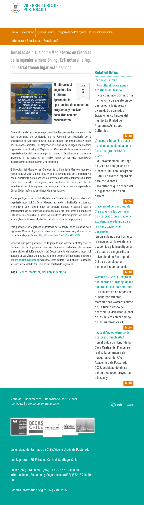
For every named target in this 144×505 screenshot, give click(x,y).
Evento (22, 272)
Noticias (16, 399)
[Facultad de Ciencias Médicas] (84, 430)
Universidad (27, 32)
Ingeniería (59, 272)
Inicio (15, 32)
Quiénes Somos (46, 32)
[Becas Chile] (36, 432)
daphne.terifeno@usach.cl (25, 260)
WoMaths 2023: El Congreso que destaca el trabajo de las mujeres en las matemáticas (114, 282)
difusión (46, 272)
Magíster (34, 272)
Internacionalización (101, 32)
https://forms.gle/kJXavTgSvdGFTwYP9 (59, 235)
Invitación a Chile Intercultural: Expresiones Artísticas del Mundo (111, 85)
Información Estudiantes (26, 41)
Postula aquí (51, 41)
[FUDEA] (68, 432)
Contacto (17, 404)
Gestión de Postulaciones (42, 404)
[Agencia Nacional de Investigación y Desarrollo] (20, 433)
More (128, 136)
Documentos (33, 399)
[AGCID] (52, 434)
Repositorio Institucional (61, 399)
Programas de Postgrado (72, 32)
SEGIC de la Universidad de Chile (122, 404)
